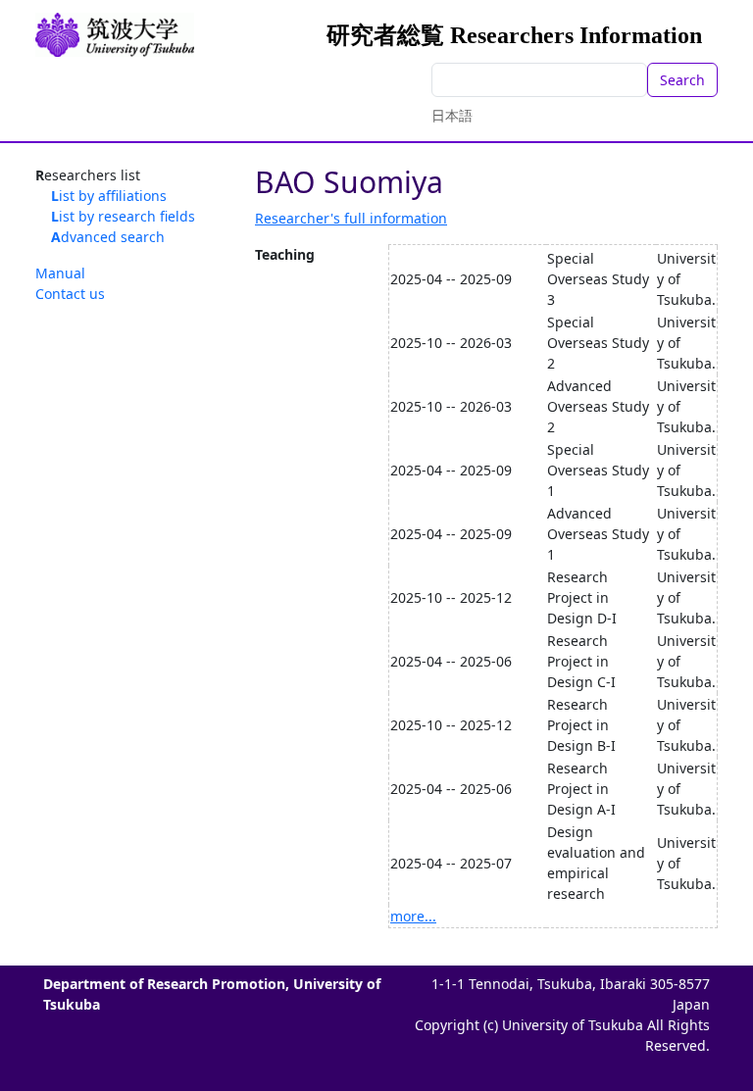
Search (682, 80)
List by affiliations (109, 195)
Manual (60, 273)
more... (413, 916)
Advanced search (108, 236)
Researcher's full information (351, 218)
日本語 (452, 115)
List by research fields (123, 216)
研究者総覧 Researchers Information (514, 35)
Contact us (70, 293)
